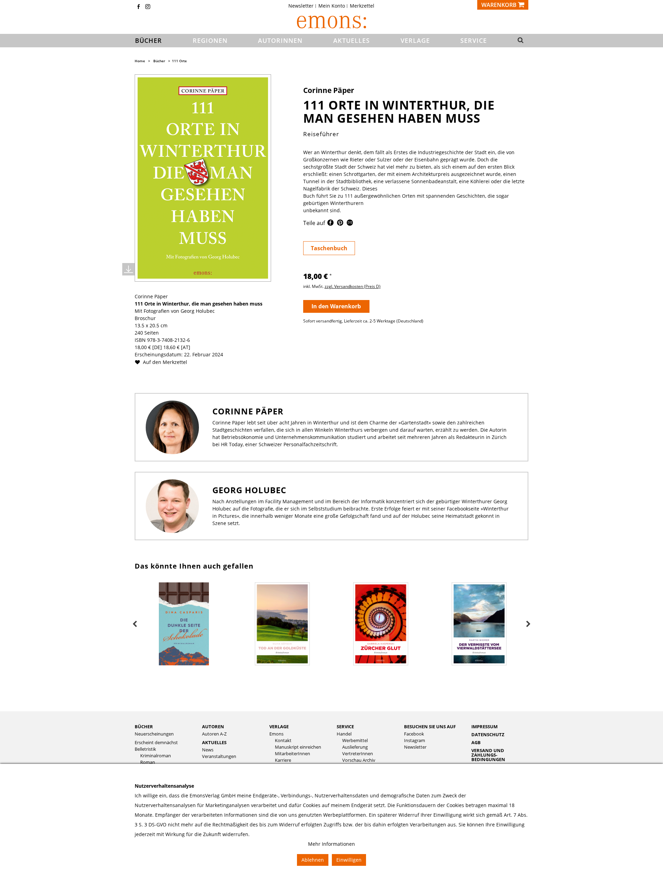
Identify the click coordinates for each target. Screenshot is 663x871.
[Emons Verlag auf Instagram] (148, 7)
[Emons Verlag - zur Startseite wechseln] (331, 22)
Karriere (283, 760)
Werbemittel (355, 740)
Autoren (213, 726)
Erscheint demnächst (156, 742)
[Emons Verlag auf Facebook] (138, 7)
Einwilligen (349, 859)
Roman (147, 762)
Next (528, 624)
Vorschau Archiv (358, 760)
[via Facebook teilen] (330, 224)
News (207, 749)
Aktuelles (214, 742)
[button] (518, 41)
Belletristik (145, 749)
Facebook (414, 734)
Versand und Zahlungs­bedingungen (488, 754)
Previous (134, 624)
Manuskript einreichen (298, 747)
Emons (276, 734)
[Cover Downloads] (128, 269)
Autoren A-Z (214, 734)
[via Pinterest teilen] (340, 224)
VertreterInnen (357, 753)
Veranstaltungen (219, 756)
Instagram (414, 740)
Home (140, 60)
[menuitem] (303, 6)
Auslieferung (355, 747)
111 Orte (179, 60)
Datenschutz (488, 734)
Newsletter (301, 6)
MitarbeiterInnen (292, 753)
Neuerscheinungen (154, 734)
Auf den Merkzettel (164, 362)
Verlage (279, 726)
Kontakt (283, 740)
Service (345, 726)
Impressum (484, 726)
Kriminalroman (155, 755)
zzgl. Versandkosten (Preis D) (353, 286)
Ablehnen (312, 859)
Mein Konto (331, 6)
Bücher (159, 60)
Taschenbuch (329, 248)
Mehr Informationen (331, 844)
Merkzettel (362, 6)
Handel (344, 734)
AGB (476, 742)
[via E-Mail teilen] (350, 224)
